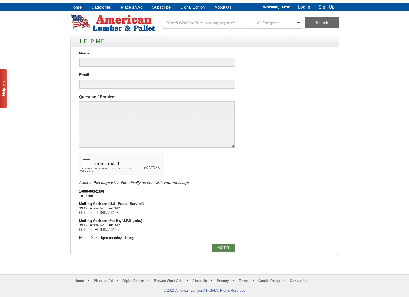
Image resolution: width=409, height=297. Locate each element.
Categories (101, 7)
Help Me (3, 88)
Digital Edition (192, 7)
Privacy (223, 281)
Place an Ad (131, 7)
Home (76, 7)
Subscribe (161, 7)
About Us (223, 7)
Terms (244, 281)
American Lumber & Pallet (113, 23)
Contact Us (299, 281)
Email (84, 75)
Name (84, 53)
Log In (304, 7)
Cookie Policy (269, 281)
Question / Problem (97, 96)
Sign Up (327, 7)
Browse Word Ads (168, 281)
